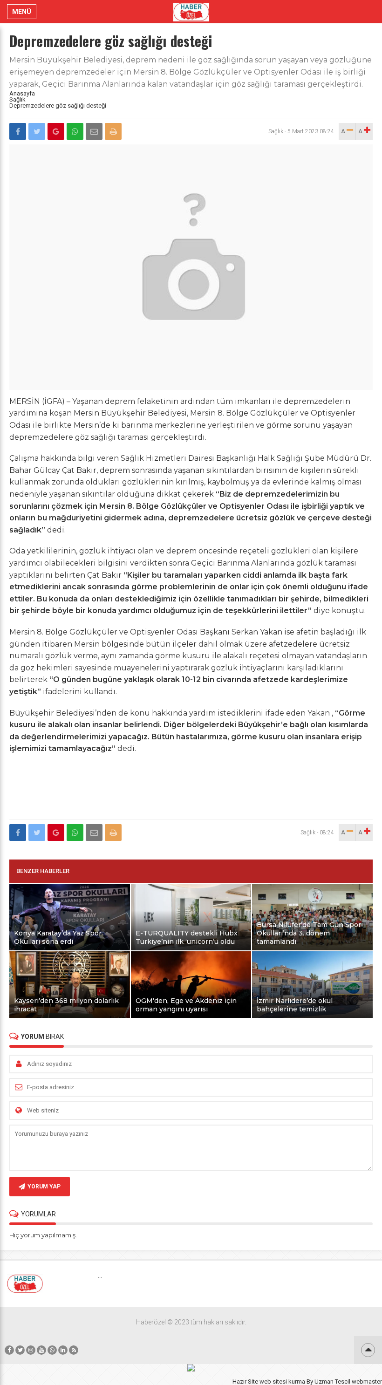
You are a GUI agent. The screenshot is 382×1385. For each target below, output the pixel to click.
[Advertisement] (191, 792)
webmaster (367, 1381)
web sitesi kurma (282, 1381)
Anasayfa (22, 93)
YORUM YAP (44, 1186)
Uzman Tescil (332, 1381)
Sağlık (17, 99)
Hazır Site (245, 1381)
